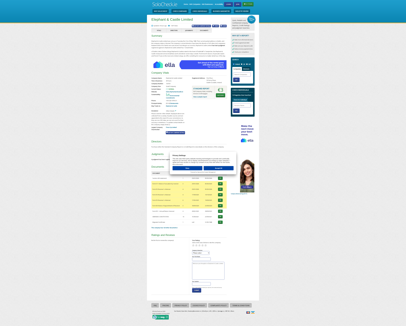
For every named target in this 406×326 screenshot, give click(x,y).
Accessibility (219, 4)
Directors (174, 30)
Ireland (237, 64)
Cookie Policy (199, 305)
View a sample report (200, 97)
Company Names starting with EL (239, 193)
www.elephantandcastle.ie (174, 92)
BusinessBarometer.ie (194, 311)
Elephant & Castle (171, 106)
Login (228, 4)
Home (186, 4)
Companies (237, 69)
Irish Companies (194, 4)
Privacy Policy (181, 305)
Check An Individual (240, 100)
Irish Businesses (207, 4)
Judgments (189, 30)
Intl (249, 64)
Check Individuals (200, 11)
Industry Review (241, 11)
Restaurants (174, 103)
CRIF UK (227, 311)
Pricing (165, 305)
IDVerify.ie (205, 311)
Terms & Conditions (241, 305)
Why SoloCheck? (160, 11)
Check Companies (180, 11)
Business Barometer (221, 11)
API (210, 311)
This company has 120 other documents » (164, 228)
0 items (249, 4)
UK (244, 64)
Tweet (216, 26)
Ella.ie (232, 311)
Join (237, 4)
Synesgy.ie (221, 311)
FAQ (155, 305)
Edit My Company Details (202, 26)
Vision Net (184, 311)
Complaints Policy (219, 305)
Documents (204, 30)
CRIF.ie (214, 311)
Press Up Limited (171, 127)
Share (224, 26)
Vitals (159, 30)
